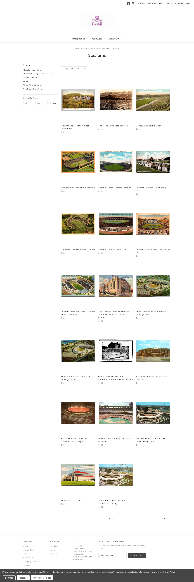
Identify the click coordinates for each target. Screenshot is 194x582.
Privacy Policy (29, 550)
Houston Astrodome (32, 70)
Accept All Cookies (42, 577)
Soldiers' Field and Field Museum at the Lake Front (78, 313)
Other (26, 81)
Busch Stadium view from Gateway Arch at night (74, 440)
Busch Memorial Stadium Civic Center (151, 378)
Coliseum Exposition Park (149, 125)
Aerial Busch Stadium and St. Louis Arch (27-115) (113, 502)
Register (179, 3)
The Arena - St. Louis (71, 500)
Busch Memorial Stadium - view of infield (114, 440)
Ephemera (114, 39)
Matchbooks (78, 39)
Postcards (97, 39)
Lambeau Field (30, 77)
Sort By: (65, 69)
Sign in (169, 3)
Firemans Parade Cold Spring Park (151, 189)
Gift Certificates (155, 3)
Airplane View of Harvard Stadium (78, 187)
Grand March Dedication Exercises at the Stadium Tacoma (115, 378)
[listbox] (78, 69)
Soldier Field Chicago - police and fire (153, 251)
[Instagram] (133, 3)
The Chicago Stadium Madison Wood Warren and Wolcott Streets (114, 314)
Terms (26, 554)
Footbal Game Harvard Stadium (114, 187)
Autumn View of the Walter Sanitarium (75, 127)
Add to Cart (78, 100)
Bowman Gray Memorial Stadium (78, 249)
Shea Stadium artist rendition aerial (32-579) (76, 378)
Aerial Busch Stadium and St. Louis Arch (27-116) (150, 440)
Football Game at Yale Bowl (112, 249)
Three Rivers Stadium (33, 85)
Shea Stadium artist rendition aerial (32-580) (151, 313)
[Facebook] (128, 3)
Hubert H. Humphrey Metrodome (38, 74)
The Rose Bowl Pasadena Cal (113, 125)
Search (141, 3)
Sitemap (26, 565)
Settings (9, 577)
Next (166, 518)
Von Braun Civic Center (33, 89)
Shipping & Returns (32, 561)
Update (52, 103)
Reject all (23, 577)
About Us (27, 546)
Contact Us (28, 558)
